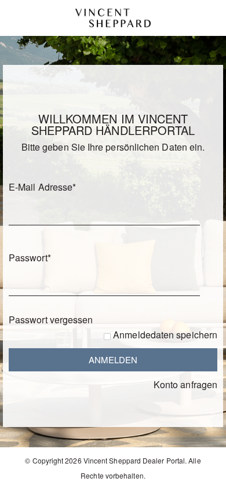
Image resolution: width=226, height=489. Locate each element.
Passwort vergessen (51, 319)
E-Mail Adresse (42, 187)
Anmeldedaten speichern (165, 334)
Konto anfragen (185, 384)
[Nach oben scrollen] (201, 476)
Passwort (30, 257)
